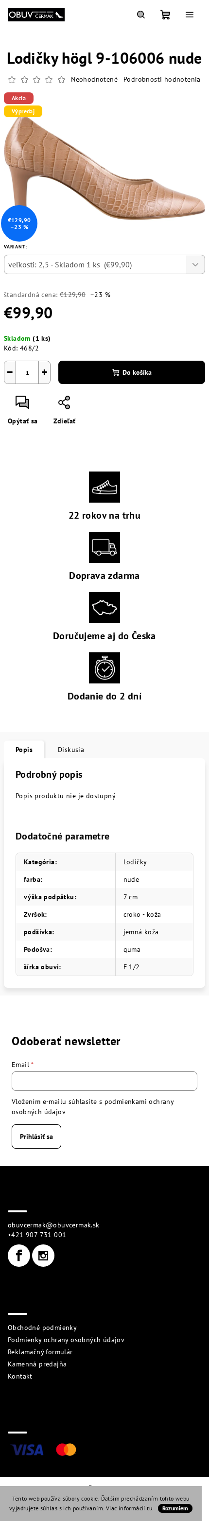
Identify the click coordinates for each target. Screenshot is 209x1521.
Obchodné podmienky (42, 1327)
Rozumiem (175, 1508)
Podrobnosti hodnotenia (162, 79)
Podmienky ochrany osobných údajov (66, 1339)
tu (149, 1508)
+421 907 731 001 (37, 1234)
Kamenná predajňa (37, 1364)
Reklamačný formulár (40, 1351)
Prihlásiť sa (36, 1136)
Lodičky (135, 861)
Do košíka (137, 372)
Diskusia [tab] (71, 749)
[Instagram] (43, 1255)
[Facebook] (19, 1255)
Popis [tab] (24, 749)
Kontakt (20, 1376)
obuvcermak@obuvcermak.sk (54, 1225)
